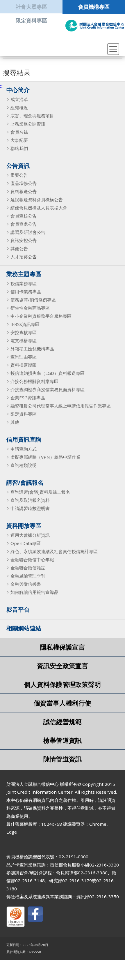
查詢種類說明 (23, 465)
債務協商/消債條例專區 (33, 300)
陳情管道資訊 (62, 758)
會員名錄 (19, 132)
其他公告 (19, 248)
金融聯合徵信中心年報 (32, 559)
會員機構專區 (94, 6)
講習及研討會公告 (27, 232)
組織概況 (19, 107)
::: (1, 86)
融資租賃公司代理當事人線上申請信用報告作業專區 (60, 406)
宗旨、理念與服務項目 (32, 116)
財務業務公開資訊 (27, 124)
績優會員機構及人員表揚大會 (38, 208)
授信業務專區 (23, 283)
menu (113, 49)
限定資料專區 (31, 20)
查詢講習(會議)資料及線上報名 (40, 492)
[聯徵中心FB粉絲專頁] (35, 915)
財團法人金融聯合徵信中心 (94, 25)
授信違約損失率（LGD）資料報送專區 (47, 373)
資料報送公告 (23, 191)
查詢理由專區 (23, 357)
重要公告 (19, 175)
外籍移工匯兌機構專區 (32, 349)
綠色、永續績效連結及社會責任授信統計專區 (54, 551)
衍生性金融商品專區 (30, 308)
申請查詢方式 (23, 449)
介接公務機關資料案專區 (34, 381)
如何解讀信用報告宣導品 (34, 592)
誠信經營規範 (62, 721)
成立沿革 (19, 99)
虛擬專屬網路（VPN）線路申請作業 (45, 457)
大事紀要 (19, 140)
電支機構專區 (23, 340)
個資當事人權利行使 (62, 702)
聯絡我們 (19, 148)
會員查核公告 (23, 216)
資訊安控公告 (23, 240)
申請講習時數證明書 (30, 508)
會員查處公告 (23, 224)
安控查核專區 (23, 332)
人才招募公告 (23, 257)
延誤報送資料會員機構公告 (36, 199)
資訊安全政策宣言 (62, 665)
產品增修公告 (23, 183)
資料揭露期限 (23, 365)
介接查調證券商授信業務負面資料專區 (47, 389)
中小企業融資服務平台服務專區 (41, 316)
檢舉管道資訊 (62, 740)
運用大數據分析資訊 (30, 535)
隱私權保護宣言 (62, 647)
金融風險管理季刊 (27, 576)
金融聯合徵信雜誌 (27, 568)
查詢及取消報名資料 (30, 500)
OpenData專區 (25, 543)
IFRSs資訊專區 (25, 324)
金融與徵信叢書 (25, 584)
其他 (14, 422)
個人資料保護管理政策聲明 (62, 684)
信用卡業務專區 (25, 291)
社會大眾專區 (31, 6)
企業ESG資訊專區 (27, 397)
